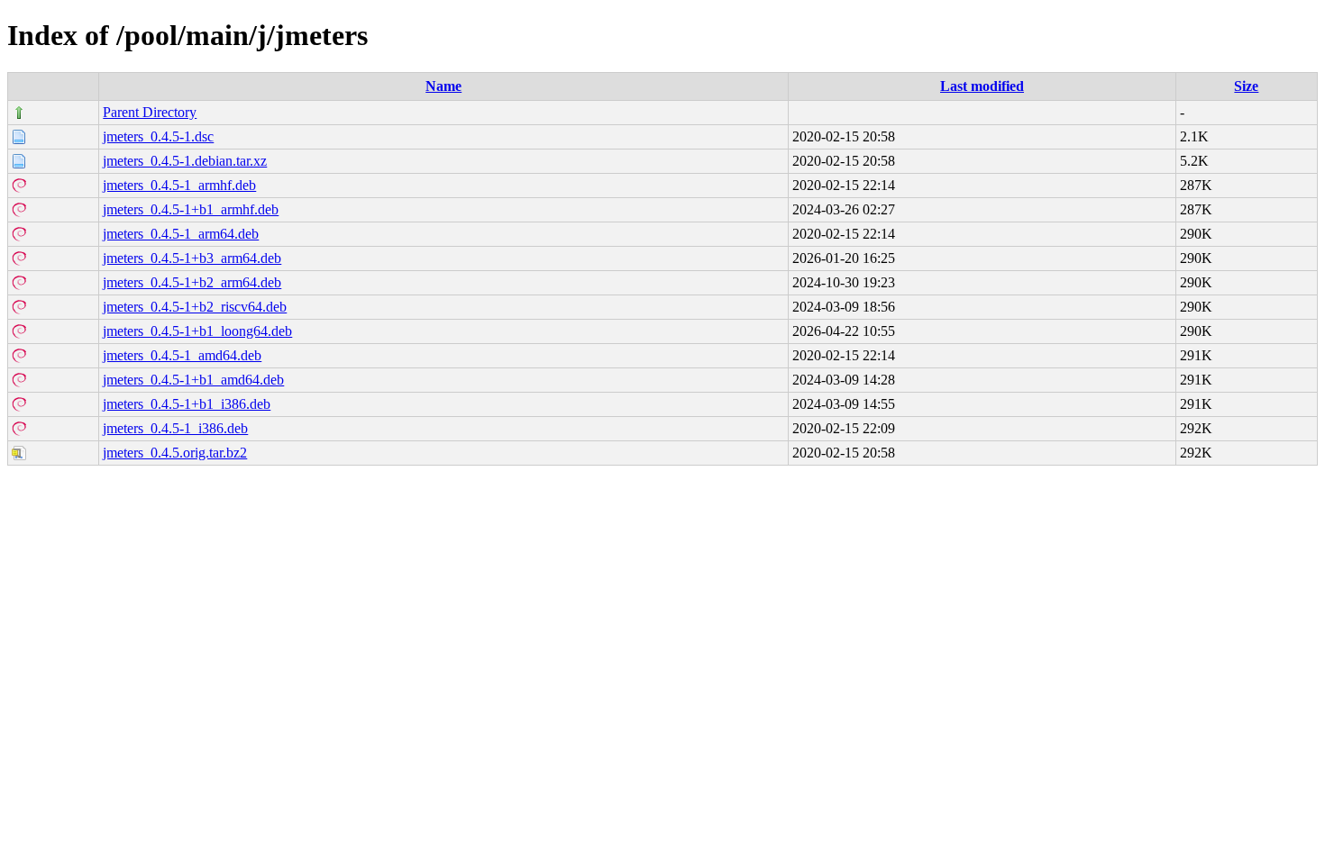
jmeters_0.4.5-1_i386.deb (175, 428)
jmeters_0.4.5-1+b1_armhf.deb (191, 209)
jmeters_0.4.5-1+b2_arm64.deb (192, 282)
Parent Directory (149, 112)
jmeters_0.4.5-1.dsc (158, 136)
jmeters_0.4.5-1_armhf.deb (179, 185)
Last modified (982, 86)
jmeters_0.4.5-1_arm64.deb (181, 233)
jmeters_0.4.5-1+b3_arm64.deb (192, 258)
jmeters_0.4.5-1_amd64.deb (182, 355)
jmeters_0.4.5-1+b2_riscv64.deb (195, 306)
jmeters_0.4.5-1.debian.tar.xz (185, 160)
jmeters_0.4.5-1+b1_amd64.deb (193, 379)
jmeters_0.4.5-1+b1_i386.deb (186, 404)
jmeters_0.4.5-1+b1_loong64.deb (197, 331)
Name (443, 86)
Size (1246, 86)
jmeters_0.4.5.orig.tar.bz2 (175, 452)
